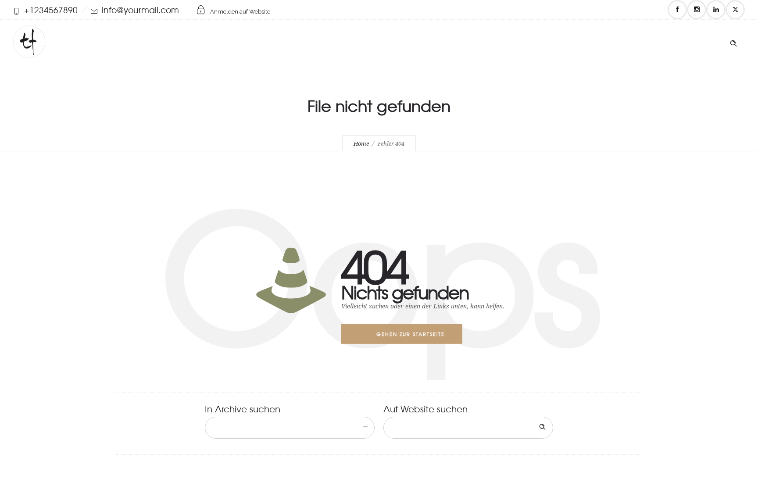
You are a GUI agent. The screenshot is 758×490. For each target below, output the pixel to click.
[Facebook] (677, 9)
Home (361, 143)
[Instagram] (696, 9)
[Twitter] (735, 9)
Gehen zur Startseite (410, 333)
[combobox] (290, 428)
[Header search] (733, 41)
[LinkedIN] (716, 9)
